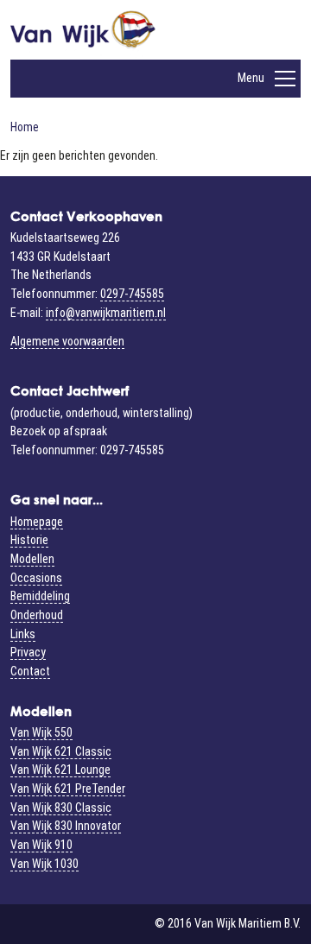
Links (22, 634)
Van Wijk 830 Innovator (65, 826)
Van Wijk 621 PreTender (67, 788)
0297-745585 (132, 294)
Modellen (32, 559)
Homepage (36, 522)
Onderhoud (36, 615)
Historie (29, 540)
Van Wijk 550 (41, 732)
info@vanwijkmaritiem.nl (106, 313)
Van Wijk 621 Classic (60, 751)
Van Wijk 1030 (44, 864)
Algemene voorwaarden (67, 341)
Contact (30, 671)
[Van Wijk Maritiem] (83, 35)
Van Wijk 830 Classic (60, 807)
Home (24, 127)
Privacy (28, 652)
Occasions (36, 578)
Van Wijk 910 (41, 845)
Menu (251, 78)
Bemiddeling (40, 596)
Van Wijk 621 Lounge (60, 769)
